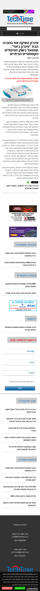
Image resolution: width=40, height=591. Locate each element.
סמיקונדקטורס (27, 459)
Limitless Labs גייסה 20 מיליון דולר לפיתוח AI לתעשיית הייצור (22, 448)
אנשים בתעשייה (26, 275)
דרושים (31, 319)
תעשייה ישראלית (31, 188)
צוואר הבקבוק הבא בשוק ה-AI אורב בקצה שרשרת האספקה (20, 438)
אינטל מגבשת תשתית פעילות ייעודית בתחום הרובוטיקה (19, 504)
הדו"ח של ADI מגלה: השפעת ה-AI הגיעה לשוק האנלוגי (20, 478)
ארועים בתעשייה (26, 244)
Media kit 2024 (20, 525)
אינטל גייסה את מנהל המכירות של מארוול (20, 293)
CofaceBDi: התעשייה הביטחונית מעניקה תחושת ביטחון (20, 285)
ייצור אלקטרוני (27, 401)
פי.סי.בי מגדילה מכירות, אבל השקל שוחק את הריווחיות (20, 410)
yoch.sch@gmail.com (20, 552)
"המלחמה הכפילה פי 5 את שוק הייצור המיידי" (22, 429)
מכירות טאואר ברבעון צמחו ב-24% (23, 496)
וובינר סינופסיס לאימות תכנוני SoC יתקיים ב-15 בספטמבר (20, 254)
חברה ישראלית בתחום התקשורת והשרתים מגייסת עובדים (20, 328)
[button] (22, 33)
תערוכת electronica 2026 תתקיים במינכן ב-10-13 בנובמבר (20, 263)
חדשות (21, 185)
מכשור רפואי (12, 185)
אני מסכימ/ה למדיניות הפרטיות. (20, 381)
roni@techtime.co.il (20, 536)
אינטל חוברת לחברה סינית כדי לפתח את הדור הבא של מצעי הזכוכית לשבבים (21, 420)
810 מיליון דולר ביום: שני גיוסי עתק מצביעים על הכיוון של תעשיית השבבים (19, 488)
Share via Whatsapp (28, 182)
